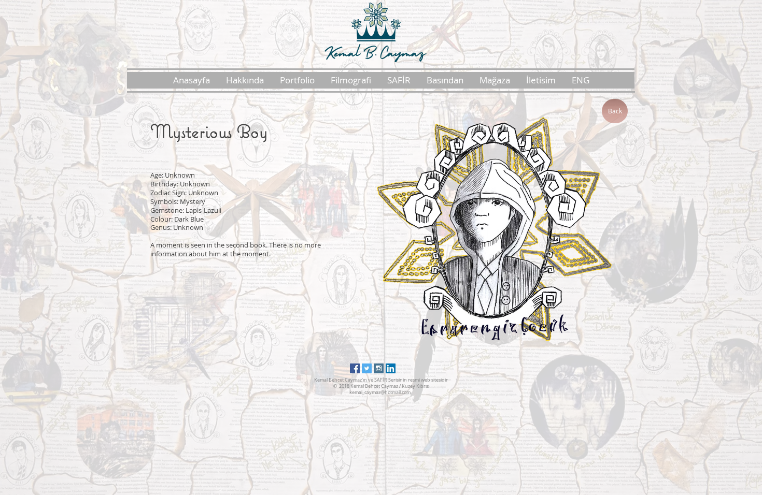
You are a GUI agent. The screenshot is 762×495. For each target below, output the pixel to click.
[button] (245, 80)
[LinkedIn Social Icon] (391, 368)
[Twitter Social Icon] (367, 368)
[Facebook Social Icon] (355, 368)
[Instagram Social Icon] (379, 368)
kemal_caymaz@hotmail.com (380, 392)
